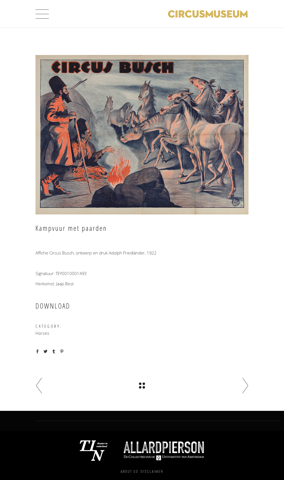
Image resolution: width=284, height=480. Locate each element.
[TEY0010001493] (142, 134)
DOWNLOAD (53, 306)
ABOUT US (129, 471)
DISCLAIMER (152, 471)
